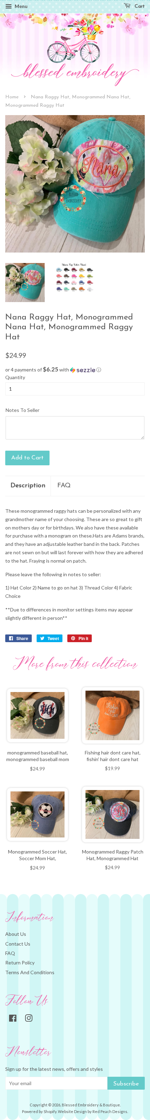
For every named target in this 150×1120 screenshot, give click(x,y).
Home (11, 97)
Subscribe (126, 1084)
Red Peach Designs (109, 1111)
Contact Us (17, 944)
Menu (21, 6)
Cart (139, 6)
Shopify (50, 1111)
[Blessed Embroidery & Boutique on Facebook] (13, 1019)
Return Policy (20, 962)
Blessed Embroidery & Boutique (91, 1105)
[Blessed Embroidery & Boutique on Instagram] (28, 1019)
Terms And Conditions (29, 972)
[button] (75, 369)
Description (27, 485)
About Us (15, 934)
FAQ (64, 485)
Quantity (15, 377)
